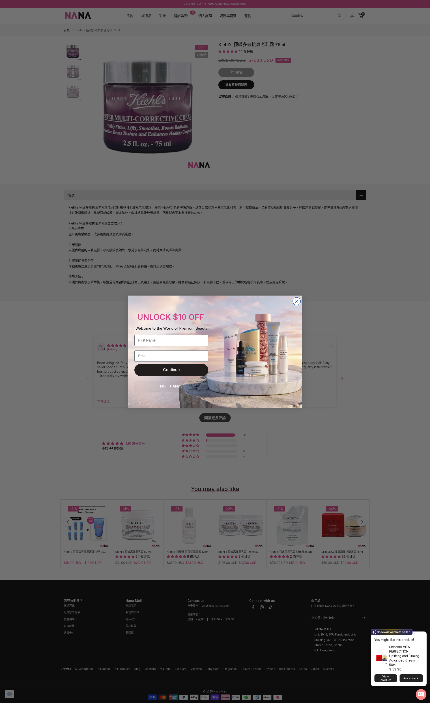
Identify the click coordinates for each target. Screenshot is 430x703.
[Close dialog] (297, 301)
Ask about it (411, 678)
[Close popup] (421, 635)
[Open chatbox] (421, 694)
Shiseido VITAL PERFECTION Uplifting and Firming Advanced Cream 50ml (404, 656)
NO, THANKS (171, 386)
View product (386, 678)
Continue (171, 370)
